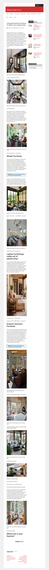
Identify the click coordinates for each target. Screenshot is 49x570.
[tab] (31, 22)
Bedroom (12, 13)
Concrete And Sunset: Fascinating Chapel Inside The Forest (11, 558)
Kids (7, 17)
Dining (28, 13)
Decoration (17, 13)
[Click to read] (10, 544)
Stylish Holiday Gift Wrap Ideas (37, 45)
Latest (35, 22)
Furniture (15, 551)
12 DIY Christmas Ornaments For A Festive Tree (38, 54)
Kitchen (10, 17)
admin (21, 541)
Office (15, 17)
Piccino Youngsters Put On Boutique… (37, 26)
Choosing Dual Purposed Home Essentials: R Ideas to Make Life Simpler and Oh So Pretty (22, 559)
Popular (31, 22)
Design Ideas (23, 13)
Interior (39, 13)
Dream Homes (34, 13)
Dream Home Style (14, 10)
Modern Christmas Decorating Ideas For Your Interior (38, 35)
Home (7, 13)
